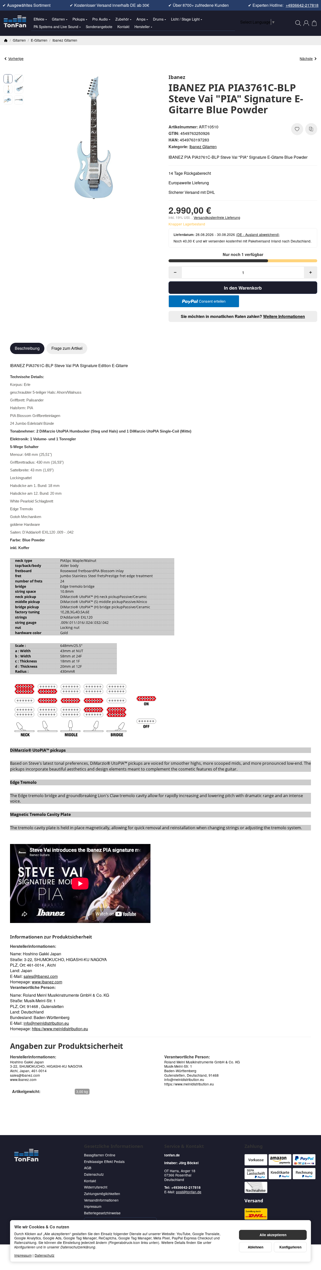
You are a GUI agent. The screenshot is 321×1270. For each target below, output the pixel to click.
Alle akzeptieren (273, 1234)
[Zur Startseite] (15, 23)
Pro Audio (100, 19)
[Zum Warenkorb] (314, 23)
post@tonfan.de (188, 1191)
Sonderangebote (99, 26)
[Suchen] (298, 23)
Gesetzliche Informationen (113, 1146)
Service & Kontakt (184, 1146)
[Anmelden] (306, 23)
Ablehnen (255, 1247)
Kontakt (123, 26)
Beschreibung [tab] (27, 348)
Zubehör (122, 19)
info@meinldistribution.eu (46, 1023)
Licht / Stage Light (185, 19)
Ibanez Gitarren (203, 146)
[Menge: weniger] (175, 272)
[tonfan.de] (26, 1155)
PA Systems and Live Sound (56, 26)
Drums (158, 19)
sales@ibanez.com (41, 976)
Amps (140, 19)
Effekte (39, 19)
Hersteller (142, 26)
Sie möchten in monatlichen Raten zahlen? (243, 316)
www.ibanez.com (47, 982)
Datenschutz (44, 1255)
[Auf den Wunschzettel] (297, 129)
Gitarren (58, 19)
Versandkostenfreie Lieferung (217, 217)
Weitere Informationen (284, 316)
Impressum (23, 1255)
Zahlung (254, 1146)
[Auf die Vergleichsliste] (311, 129)
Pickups (78, 19)
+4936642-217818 (302, 5)
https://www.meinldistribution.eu (60, 1029)
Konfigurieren (290, 1247)
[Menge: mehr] (310, 272)
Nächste (306, 58)
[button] (8, 78)
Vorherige (16, 58)
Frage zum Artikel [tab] (67, 348)
